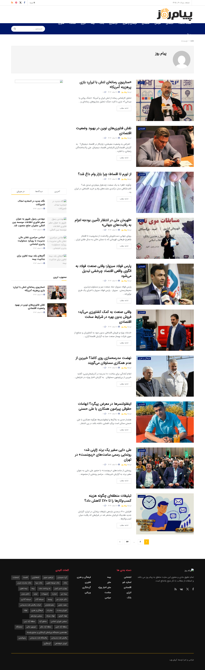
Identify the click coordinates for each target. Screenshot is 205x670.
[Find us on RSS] (175, 589)
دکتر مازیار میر (61, 599)
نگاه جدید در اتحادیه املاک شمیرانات (31, 202)
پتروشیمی (22, 638)
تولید (35, 594)
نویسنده (184, 40)
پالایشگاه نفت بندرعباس (38, 638)
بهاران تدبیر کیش (60, 588)
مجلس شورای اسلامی (59, 621)
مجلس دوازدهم (36, 616)
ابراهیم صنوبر (48, 577)
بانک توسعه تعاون (52, 583)
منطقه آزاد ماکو (45, 627)
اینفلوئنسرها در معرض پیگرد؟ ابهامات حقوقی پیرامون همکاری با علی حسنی (104, 406)
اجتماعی (169, 23)
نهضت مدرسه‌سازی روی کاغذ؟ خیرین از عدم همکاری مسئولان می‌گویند (103, 360)
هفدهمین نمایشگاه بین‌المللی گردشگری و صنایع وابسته (47, 632)
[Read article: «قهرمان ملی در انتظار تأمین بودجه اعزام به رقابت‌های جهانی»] (165, 238)
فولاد (25, 610)
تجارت (54, 594)
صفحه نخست (184, 23)
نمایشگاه (19, 627)
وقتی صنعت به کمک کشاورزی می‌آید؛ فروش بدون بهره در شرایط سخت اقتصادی (104, 317)
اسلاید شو (127, 582)
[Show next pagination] (120, 542)
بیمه (93, 23)
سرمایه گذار (39, 599)
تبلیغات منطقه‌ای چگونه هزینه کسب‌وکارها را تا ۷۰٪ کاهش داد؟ (107, 498)
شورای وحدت (62, 610)
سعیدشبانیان (49, 605)
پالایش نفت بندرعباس (59, 638)
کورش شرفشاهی (61, 643)
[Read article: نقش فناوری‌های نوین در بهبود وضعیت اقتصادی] (165, 146)
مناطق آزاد (43, 621)
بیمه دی (64, 594)
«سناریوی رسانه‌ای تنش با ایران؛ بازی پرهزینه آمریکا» (105, 84)
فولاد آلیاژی (63, 616)
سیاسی (158, 23)
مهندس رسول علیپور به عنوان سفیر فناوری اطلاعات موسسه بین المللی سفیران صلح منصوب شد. (28, 222)
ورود (31, 2)
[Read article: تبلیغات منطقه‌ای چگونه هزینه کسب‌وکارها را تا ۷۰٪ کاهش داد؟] (165, 513)
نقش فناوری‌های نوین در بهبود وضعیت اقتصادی (103, 130)
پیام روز (124, 92)
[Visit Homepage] (175, 14)
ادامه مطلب (122, 108)
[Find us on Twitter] (187, 589)
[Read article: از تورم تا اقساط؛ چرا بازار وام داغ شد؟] (165, 192)
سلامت (72, 23)
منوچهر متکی (31, 627)
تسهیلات (44, 594)
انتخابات (16, 577)
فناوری (61, 23)
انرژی (83, 23)
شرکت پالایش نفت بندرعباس (30, 605)
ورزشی (188, 34)
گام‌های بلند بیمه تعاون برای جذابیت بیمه (31, 257)
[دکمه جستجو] (13, 29)
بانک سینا (38, 583)
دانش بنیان (25, 594)
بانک (102, 23)
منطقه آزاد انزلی (61, 627)
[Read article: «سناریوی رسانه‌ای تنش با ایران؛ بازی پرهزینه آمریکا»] (165, 100)
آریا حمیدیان (62, 577)
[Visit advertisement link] (38, 128)
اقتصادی (145, 23)
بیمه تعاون (23, 588)
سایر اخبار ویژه (104, 587)
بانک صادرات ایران (24, 583)
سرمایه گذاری (26, 599)
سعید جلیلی (62, 605)
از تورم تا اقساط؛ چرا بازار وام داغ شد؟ (104, 174)
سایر (109, 582)
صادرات (50, 610)
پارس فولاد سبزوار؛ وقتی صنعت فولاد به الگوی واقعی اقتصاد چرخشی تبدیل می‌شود (103, 271)
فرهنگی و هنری (130, 23)
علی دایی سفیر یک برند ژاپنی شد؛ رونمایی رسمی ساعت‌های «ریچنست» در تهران (103, 454)
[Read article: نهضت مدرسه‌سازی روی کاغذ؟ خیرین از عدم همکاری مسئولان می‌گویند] (165, 376)
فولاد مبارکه (50, 616)
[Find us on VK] (181, 589)
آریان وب (173, 659)
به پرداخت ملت (44, 588)
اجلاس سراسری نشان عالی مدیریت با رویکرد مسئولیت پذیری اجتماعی (31, 240)
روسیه (50, 599)
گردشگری (113, 23)
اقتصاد (25, 577)
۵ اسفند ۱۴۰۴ (113, 92)
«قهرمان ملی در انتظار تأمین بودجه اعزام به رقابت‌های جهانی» (103, 222)
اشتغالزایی (35, 577)
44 (127, 542)
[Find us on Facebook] (193, 589)
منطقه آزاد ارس (29, 621)
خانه (192, 40)
